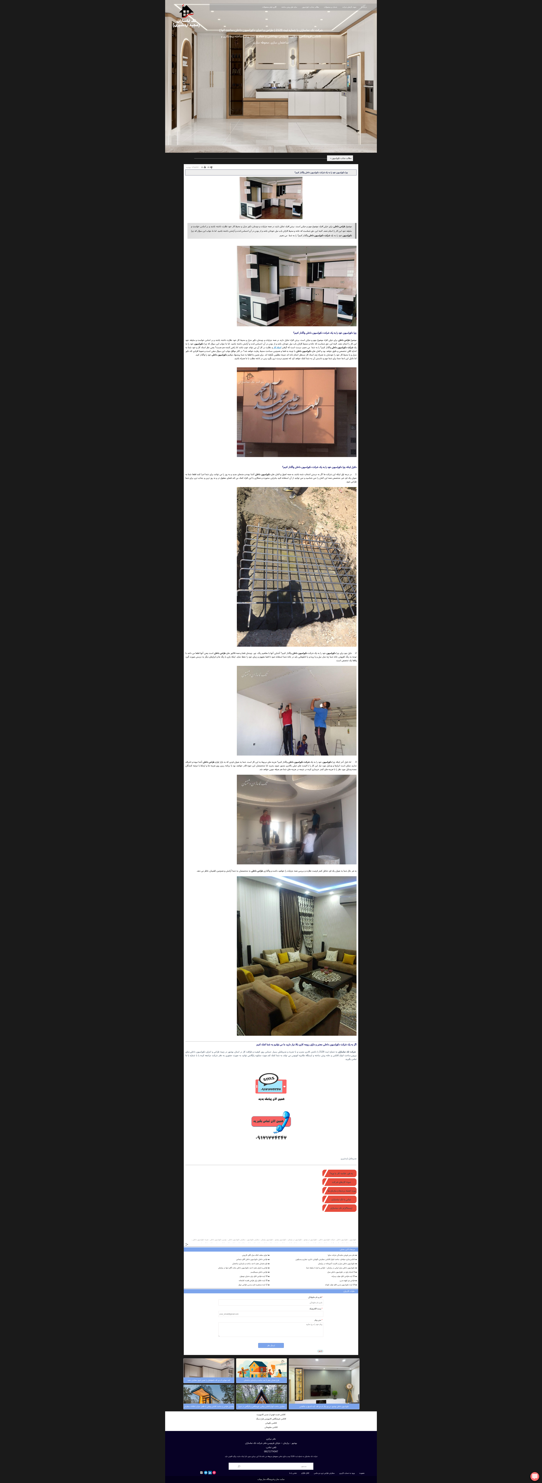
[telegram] (205, 1472)
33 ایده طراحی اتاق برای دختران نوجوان (254, 1276)
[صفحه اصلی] (186, 15)
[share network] (187, 1244)
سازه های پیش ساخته (289, 7)
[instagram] (201, 1472)
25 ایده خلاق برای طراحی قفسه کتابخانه (253, 1280)
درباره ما (364, 7)
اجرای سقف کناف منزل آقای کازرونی (255, 1255)
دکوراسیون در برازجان (295, 1239)
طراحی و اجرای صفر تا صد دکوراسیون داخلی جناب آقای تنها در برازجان (243, 1267)
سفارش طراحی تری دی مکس (324, 1473)
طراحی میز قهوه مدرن (347, 1280)
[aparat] (214, 1472)
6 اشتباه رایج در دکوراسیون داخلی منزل (341, 1272)
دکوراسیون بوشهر (280, 1239)
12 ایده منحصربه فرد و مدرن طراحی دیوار (253, 1284)
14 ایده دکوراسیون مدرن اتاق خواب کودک (340, 1284)
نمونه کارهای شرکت (349, 7)
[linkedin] (209, 1472)
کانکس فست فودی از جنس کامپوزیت (271, 1414)
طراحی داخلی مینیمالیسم (259, 1272)
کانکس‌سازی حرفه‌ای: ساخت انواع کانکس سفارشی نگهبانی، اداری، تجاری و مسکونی (325, 1259)
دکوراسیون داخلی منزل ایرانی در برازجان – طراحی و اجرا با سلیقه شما (330, 1267)
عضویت (362, 1473)
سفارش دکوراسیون (253, 1239)
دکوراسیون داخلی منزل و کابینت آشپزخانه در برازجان (336, 1263)
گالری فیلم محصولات (269, 7)
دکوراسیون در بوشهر (310, 1239)
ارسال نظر (271, 1345)
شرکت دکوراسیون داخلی (327, 1239)
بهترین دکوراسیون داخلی (218, 1239)
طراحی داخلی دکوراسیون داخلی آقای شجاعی (252, 1259)
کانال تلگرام (305, 1473)
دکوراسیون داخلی (342, 1239)
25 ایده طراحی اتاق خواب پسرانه (343, 1276)
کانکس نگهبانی (271, 1423)
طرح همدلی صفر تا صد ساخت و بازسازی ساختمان (250, 1263)
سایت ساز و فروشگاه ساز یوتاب (271, 1479)
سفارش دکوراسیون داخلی (236, 1239)
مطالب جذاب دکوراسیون (310, 7)
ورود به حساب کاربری (347, 1473)
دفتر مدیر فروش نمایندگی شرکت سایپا (341, 1255)
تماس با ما (293, 1473)
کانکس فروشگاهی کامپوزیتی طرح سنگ (271, 1418)
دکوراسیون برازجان (267, 1239)
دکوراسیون (353, 1239)
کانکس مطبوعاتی (271, 1427)
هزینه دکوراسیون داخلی (200, 1239)
